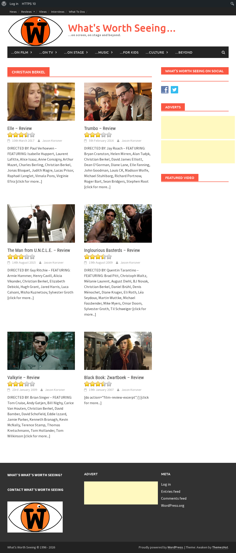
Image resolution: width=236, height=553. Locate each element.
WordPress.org (172, 505)
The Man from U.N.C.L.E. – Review (38, 250)
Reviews (26, 11)
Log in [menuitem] (14, 4)
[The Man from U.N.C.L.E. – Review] (41, 223)
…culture (154, 52)
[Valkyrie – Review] (41, 350)
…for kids (129, 52)
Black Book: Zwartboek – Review (114, 377)
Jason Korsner (52, 140)
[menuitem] (4, 3)
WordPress (175, 547)
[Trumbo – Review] (118, 101)
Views (43, 11)
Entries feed (170, 491)
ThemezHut (220, 547)
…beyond (183, 52)
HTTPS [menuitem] (29, 4)
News (13, 11)
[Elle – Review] (41, 101)
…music (102, 52)
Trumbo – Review (100, 128)
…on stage (74, 52)
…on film (19, 52)
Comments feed (173, 498)
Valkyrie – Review (23, 377)
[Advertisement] (198, 127)
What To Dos (77, 11)
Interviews (57, 11)
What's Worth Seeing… (122, 27)
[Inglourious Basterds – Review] (118, 223)
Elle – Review (19, 128)
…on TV (46, 52)
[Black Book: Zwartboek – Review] (118, 350)
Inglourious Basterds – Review (112, 250)
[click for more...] (29, 181)
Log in (166, 484)
